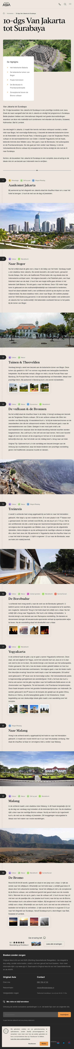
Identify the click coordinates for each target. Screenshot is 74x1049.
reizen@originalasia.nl (45, 987)
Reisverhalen (8, 987)
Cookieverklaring (51, 1041)
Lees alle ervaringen (54, 944)
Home (4, 13)
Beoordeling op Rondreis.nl (19, 945)
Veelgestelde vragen (11, 993)
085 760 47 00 (42, 982)
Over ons (6, 982)
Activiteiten (10, 13)
